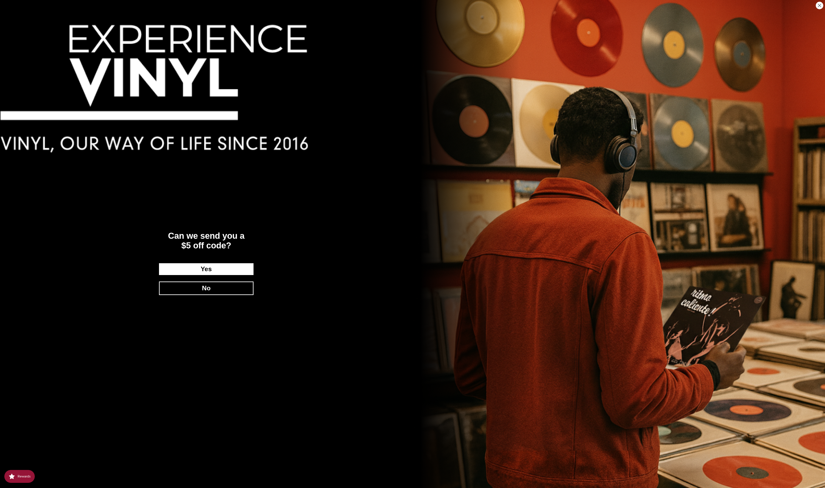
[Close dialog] (819, 5)
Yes (206, 268)
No (206, 288)
